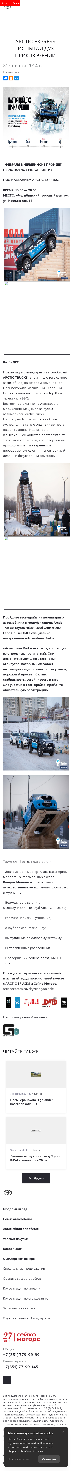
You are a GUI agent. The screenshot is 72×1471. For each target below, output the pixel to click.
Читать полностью (18, 1459)
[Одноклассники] (11, 78)
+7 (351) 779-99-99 (21, 1354)
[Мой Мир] (16, 78)
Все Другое (36, 1178)
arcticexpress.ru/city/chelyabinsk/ (28, 988)
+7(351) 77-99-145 (20, 1366)
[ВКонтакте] (5, 78)
